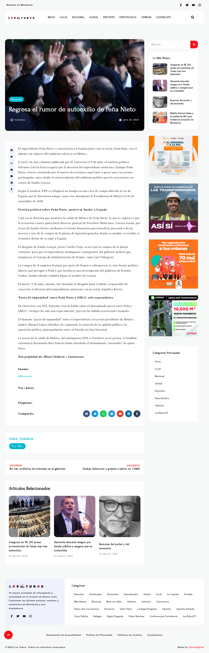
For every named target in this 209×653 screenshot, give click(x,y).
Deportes (109, 17)
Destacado (113, 594)
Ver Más (17, 446)
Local (64, 17)
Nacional (78, 17)
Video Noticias (136, 616)
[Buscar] (194, 44)
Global (93, 17)
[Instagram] (199, 5)
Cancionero (162, 601)
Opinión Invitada (185, 609)
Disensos (109, 609)
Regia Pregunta (115, 616)
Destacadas (95, 594)
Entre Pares (126, 609)
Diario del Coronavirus (86, 609)
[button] (192, 17)
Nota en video (114, 601)
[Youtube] (193, 5)
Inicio (51, 17)
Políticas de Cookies (130, 635)
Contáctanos (155, 635)
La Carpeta (173, 594)
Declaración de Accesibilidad (63, 635)
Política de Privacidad (99, 635)
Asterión (146, 601)
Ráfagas (97, 616)
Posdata (188, 594)
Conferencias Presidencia (164, 616)
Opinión (146, 17)
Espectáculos (127, 17)
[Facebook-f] (181, 5)
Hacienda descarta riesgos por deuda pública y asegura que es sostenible (73, 546)
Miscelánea (80, 601)
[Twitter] (187, 5)
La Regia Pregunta (147, 609)
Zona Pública (81, 616)
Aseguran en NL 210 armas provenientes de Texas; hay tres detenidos (28, 546)
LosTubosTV (163, 17)
